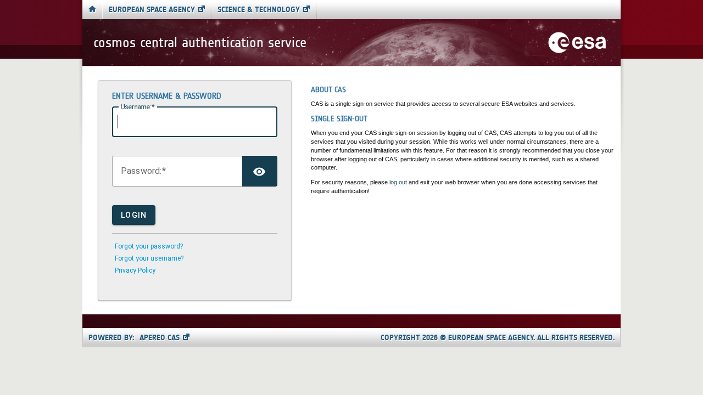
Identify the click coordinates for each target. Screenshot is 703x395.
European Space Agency (152, 9)
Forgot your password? (149, 246)
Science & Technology (258, 9)
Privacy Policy (135, 270)
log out (398, 182)
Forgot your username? (149, 258)
